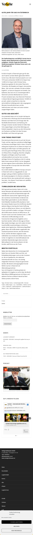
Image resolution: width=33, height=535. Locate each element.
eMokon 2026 (7, 345)
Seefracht (8, 286)
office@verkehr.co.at (7, 456)
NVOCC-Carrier (27, 284)
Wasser (21, 16)
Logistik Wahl (5, 475)
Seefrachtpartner (16, 286)
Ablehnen (16, 526)
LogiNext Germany (9, 337)
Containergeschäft (18, 283)
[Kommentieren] (8, 431)
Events (3, 478)
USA (7, 288)
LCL (14, 284)
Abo (3, 482)
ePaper (3, 486)
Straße (3, 498)
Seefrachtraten (26, 286)
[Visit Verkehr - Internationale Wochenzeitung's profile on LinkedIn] (6, 404)
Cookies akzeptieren (16, 522)
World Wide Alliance (15, 288)
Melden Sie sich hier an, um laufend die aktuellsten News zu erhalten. (16, 317)
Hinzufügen (7, 324)
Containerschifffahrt (13, 16)
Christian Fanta (9, 283)
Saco (4, 286)
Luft (3, 510)
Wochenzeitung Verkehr (9, 391)
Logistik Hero (5, 490)
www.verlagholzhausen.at (8, 458)
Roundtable (5, 471)
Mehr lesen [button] (7, 412)
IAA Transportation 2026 (10, 353)
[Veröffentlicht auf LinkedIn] (28, 405)
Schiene (4, 502)
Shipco (3, 288)
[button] (3, 418)
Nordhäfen (19, 284)
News (3, 467)
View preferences (16, 530)
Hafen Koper (9, 284)
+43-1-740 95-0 (5, 454)
